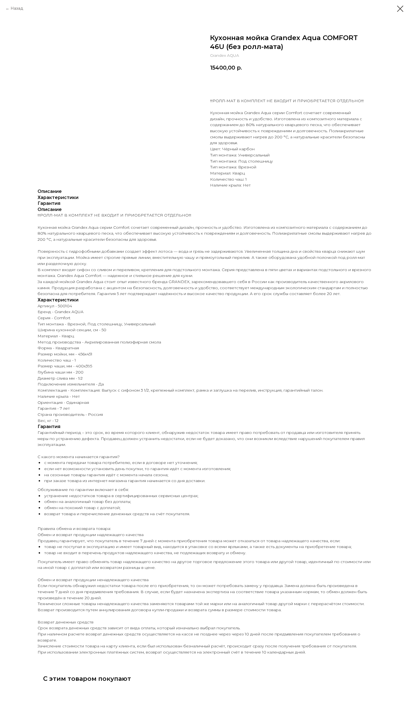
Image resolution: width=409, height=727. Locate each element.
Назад (17, 8)
